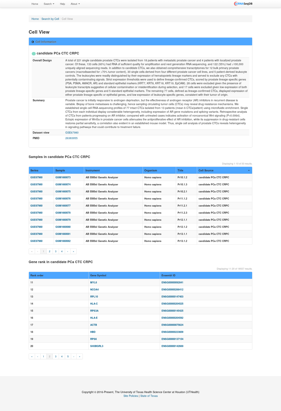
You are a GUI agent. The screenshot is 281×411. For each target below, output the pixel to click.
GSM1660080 (63, 227)
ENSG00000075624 (172, 325)
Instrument (93, 170)
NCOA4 (94, 289)
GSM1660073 (63, 177)
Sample (60, 170)
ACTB (93, 325)
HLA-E (94, 317)
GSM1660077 (63, 205)
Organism (150, 170)
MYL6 (93, 282)
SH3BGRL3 (96, 346)
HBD (92, 332)
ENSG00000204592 (172, 317)
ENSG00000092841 (172, 282)
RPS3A (94, 310)
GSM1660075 (63, 191)
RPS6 (93, 339)
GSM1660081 (63, 234)
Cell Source (206, 170)
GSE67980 (72, 132)
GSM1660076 (63, 198)
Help (62, 4)
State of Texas (149, 396)
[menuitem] (35, 4)
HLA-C (94, 303)
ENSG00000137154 (172, 339)
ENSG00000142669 (172, 346)
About (74, 4)
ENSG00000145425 (172, 310)
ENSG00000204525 (172, 303)
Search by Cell (50, 19)
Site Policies (130, 396)
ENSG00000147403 (172, 296)
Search (48, 4)
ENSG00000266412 (172, 289)
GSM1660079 (63, 219)
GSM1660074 (63, 184)
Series (34, 170)
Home (35, 4)
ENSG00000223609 (172, 332)
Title (180, 170)
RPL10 (94, 296)
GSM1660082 (63, 241)
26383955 (71, 138)
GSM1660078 (63, 212)
